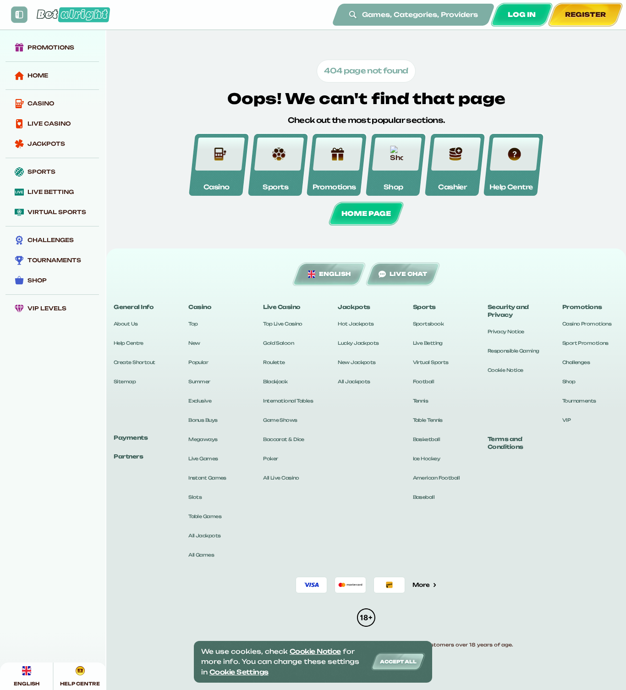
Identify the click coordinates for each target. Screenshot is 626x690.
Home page (366, 213)
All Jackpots (204, 535)
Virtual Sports (431, 362)
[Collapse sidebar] (19, 14)
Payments (131, 437)
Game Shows (280, 420)
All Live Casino (281, 477)
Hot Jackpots (355, 323)
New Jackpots (356, 362)
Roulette (274, 362)
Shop (569, 381)
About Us (126, 323)
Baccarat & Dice (283, 439)
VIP (566, 420)
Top (193, 323)
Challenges (576, 362)
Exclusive (199, 400)
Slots (195, 497)
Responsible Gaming (513, 350)
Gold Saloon (278, 343)
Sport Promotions (585, 343)
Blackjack (275, 381)
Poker (270, 458)
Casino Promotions (586, 323)
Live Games (203, 458)
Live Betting (428, 343)
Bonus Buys (202, 420)
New (194, 343)
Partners (128, 456)
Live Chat (408, 273)
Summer (199, 381)
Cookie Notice (505, 370)
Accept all (398, 661)
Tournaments (579, 400)
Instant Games (207, 477)
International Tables (288, 400)
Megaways (203, 439)
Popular (198, 362)
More (421, 584)
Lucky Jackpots (358, 343)
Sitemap (125, 381)
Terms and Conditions (505, 443)
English (335, 273)
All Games (201, 555)
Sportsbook (428, 323)
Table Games (204, 516)
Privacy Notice (506, 331)
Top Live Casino (282, 323)
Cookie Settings (239, 672)
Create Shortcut (134, 362)
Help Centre (128, 343)
